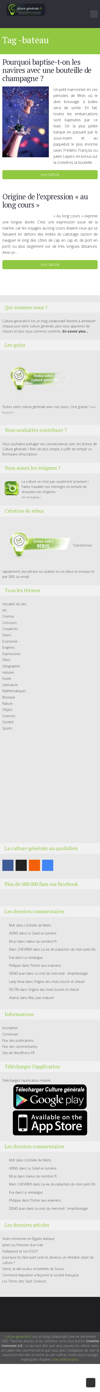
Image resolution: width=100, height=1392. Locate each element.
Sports (7, 728)
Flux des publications (18, 1040)
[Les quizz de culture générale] (37, 379)
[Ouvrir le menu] (94, 14)
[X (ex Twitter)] (21, 865)
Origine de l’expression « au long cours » (45, 201)
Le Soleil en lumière (42, 933)
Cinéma (8, 616)
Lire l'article (50, 174)
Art (4, 610)
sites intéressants (65, 1359)
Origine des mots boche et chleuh (59, 981)
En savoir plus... (75, 331)
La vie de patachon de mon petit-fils (68, 949)
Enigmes (8, 647)
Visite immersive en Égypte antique (28, 1238)
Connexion (10, 1034)
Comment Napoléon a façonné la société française (40, 1275)
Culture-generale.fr (18, 1336)
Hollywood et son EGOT (20, 1251)
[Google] (47, 865)
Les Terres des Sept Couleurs (24, 1281)
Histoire (8, 672)
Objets (7, 709)
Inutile (6, 678)
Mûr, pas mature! (41, 997)
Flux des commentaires (19, 1046)
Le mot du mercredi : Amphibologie (61, 973)
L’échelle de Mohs (37, 925)
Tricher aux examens (45, 965)
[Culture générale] (25, 9)
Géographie (11, 666)
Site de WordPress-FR (18, 1053)
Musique (8, 697)
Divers (6, 635)
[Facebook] (7, 865)
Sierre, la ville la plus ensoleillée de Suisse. (33, 1269)
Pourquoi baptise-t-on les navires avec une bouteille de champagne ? (46, 70)
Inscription (10, 1028)
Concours (9, 622)
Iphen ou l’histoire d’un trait (22, 1245)
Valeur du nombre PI (41, 941)
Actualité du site (14, 604)
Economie (9, 641)
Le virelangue (33, 957)
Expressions (11, 653)
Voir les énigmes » (31, 497)
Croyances (10, 628)
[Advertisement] (50, 787)
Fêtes (6, 660)
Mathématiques (14, 691)
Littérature (10, 685)
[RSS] (34, 865)
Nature (7, 703)
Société (7, 722)
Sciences (8, 716)
